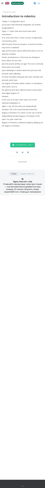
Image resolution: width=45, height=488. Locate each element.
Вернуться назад (9, 12)
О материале (22, 161)
